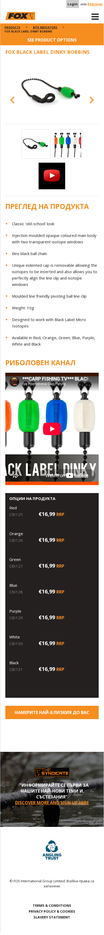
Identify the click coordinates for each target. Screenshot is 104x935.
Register (95, 4)
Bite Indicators (45, 27)
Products (12, 27)
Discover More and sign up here (52, 803)
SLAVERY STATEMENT (52, 917)
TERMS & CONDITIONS (52, 905)
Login (73, 4)
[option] (52, 92)
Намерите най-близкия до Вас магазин (52, 714)
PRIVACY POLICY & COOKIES (52, 911)
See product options (52, 40)
